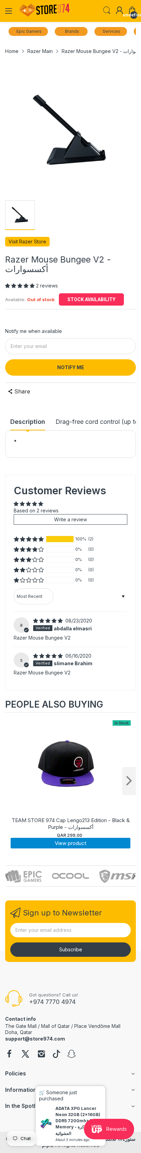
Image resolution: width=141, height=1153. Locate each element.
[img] (48, 621)
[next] (129, 781)
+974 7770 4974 (52, 1001)
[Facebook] (9, 1054)
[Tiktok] (56, 1054)
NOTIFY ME (70, 367)
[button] (20, 286)
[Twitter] (25, 1054)
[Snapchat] (71, 1054)
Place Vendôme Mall (97, 1026)
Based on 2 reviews (36, 510)
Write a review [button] (70, 519)
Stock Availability (91, 299)
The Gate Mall (21, 1026)
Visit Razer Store (27, 241)
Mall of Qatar (55, 1026)
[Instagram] (41, 1054)
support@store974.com (35, 1039)
